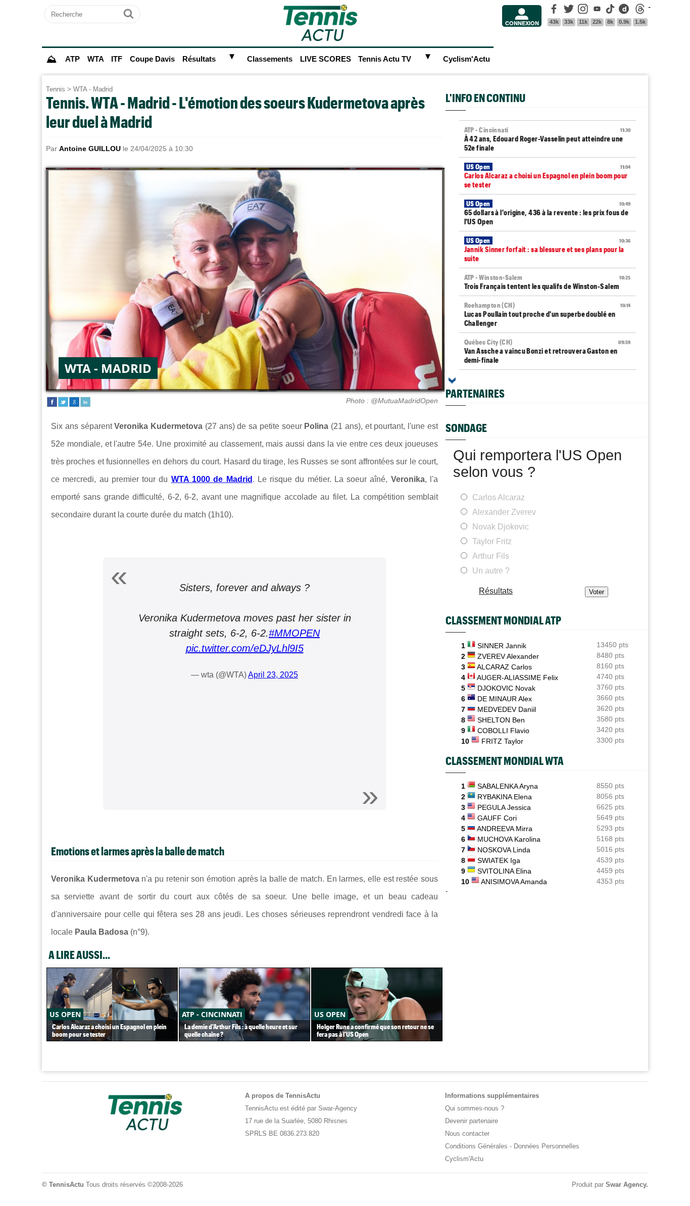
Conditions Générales (476, 1146)
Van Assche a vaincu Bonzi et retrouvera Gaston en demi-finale (547, 351)
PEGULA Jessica (504, 807)
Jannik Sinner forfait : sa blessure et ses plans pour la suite (547, 249)
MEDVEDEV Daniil (506, 709)
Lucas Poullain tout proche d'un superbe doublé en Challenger (547, 314)
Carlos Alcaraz (498, 497)
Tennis (55, 89)
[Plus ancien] (452, 380)
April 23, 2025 (273, 674)
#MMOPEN (294, 633)
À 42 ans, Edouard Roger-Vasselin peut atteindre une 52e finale (547, 139)
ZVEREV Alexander (508, 656)
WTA (95, 59)
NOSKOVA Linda (503, 850)
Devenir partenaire (471, 1121)
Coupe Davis (152, 59)
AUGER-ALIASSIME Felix (517, 677)
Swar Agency (626, 1184)
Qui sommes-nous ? (474, 1108)
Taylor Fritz (492, 541)
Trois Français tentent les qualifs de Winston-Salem (547, 282)
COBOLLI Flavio (503, 731)
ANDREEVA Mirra (504, 829)
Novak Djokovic (500, 526)
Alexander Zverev (504, 512)
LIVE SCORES (325, 59)
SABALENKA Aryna (507, 786)
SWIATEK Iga (498, 860)
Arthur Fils (490, 556)
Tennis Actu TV (384, 59)
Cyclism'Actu (466, 59)
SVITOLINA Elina (504, 871)
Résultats (199, 59)
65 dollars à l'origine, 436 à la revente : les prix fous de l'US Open (547, 213)
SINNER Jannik (501, 646)
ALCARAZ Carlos (504, 667)
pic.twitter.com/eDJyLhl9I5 (245, 648)
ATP (72, 59)
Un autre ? (491, 570)
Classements (269, 59)
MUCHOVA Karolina (508, 839)
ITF (116, 59)
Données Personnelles (546, 1146)
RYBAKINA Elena (504, 797)
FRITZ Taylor (502, 741)
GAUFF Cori (497, 818)
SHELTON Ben (501, 720)
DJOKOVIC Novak (506, 688)
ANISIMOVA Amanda (514, 882)
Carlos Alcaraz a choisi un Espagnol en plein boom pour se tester (547, 176)
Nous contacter (467, 1133)
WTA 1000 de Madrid (212, 479)
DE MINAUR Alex (504, 699)
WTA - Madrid (93, 89)
